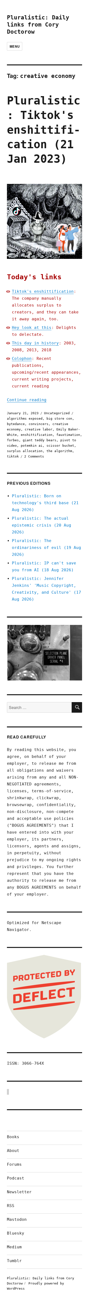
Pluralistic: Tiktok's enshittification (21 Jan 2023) (43, 129)
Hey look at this (31, 327)
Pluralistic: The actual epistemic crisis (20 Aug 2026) (41, 525)
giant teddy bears (39, 440)
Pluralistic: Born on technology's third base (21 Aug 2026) (45, 503)
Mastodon (17, 1219)
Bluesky (15, 1233)
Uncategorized (57, 413)
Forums (14, 1164)
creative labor (38, 429)
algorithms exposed (25, 418)
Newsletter (19, 1192)
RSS (10, 1205)
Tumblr (14, 1260)
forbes (13, 440)
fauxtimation (68, 435)
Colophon (22, 358)
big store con (59, 418)
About (13, 1150)
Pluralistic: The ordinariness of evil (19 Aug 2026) (46, 547)
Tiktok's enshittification (43, 291)
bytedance (16, 424)
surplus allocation (25, 451)
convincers (38, 424)
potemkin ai (32, 445)
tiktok (13, 456)
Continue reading (26, 400)
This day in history (35, 343)
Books (13, 1137)
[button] (44, 652)
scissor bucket (60, 445)
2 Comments (34, 456)
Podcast (15, 1178)
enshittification (36, 435)
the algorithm (59, 451)
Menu (15, 46)
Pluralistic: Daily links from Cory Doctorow (38, 24)
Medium (14, 1247)
